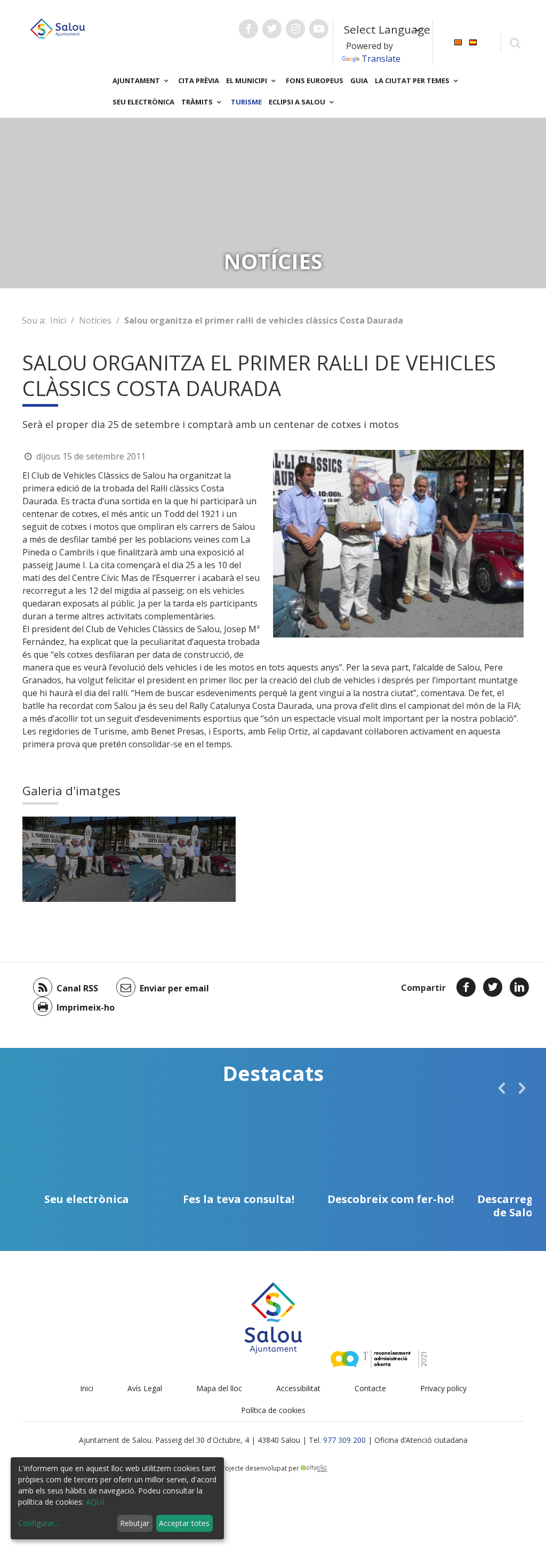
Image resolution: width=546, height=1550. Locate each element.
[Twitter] (492, 987)
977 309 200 (344, 1440)
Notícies (95, 320)
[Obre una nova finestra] (248, 28)
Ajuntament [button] (137, 80)
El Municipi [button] (247, 80)
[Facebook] (466, 987)
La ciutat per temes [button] (413, 80)
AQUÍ (95, 1502)
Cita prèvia (198, 80)
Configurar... (38, 1523)
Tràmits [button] (197, 102)
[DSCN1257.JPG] (75, 859)
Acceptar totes (184, 1523)
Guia (359, 80)
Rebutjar (134, 1523)
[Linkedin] (519, 987)
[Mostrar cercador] (515, 42)
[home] (57, 28)
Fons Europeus (314, 80)
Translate (381, 58)
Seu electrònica (143, 102)
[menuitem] (458, 41)
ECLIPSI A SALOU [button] (298, 102)
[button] (501, 1087)
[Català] (458, 41)
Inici (58, 320)
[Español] (473, 41)
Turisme (246, 102)
